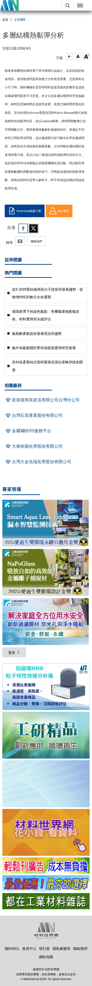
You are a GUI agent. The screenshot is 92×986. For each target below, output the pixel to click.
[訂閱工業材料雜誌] (46, 901)
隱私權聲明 (61, 948)
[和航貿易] (46, 686)
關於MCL (12, 948)
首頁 (5, 19)
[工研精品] (46, 735)
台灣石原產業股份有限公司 (37, 415)
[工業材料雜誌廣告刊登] (46, 883)
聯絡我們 (36, 241)
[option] (46, 687)
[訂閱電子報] (46, 783)
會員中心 (29, 948)
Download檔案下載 (29, 211)
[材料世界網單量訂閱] (46, 832)
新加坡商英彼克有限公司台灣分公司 (45, 400)
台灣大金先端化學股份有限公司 (41, 461)
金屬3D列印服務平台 (31, 431)
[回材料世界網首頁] (9, 5)
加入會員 (63, 211)
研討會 (44, 948)
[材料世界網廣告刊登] (46, 865)
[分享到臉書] (23, 228)
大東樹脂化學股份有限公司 (37, 446)
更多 (11, 652)
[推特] (33, 228)
